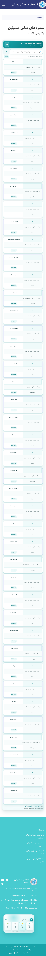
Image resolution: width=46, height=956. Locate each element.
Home (39, 17)
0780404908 (13, 605)
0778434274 (13, 143)
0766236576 (13, 748)
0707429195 (13, 801)
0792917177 (13, 72)
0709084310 (13, 783)
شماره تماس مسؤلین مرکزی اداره (35, 852)
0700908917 (13, 179)
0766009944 (13, 463)
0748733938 (13, 303)
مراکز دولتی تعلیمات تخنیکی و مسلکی (35, 837)
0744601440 (13, 588)
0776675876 (13, 321)
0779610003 (13, 765)
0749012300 (13, 126)
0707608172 (13, 730)
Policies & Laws (17, 950)
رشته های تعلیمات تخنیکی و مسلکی (35, 844)
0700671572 (13, 712)
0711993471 (13, 232)
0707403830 (13, 428)
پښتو (17, 952)
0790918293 (13, 339)
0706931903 (13, 659)
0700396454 (13, 534)
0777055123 (13, 641)
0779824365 (13, 161)
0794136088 (13, 445)
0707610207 (13, 197)
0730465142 (13, 285)
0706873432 (13, 90)
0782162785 (13, 250)
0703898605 (13, 481)
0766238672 (13, 357)
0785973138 (13, 570)
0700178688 (13, 694)
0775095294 (13, 499)
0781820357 (13, 517)
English (25, 952)
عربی (11, 952)
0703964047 (13, 676)
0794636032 (13, 374)
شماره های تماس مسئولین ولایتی (35, 860)
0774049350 (13, 108)
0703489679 (13, 552)
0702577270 (13, 268)
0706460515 (13, 623)
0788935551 (13, 410)
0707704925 (13, 392)
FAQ (29, 950)
